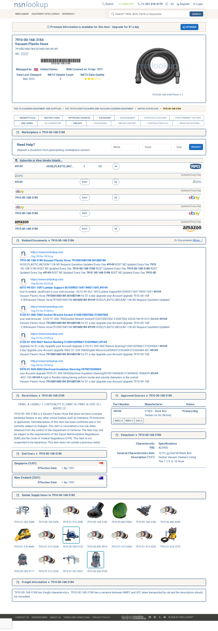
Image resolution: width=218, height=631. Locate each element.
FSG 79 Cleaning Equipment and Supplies (37, 108)
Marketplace (27, 118)
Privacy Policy (101, 617)
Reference (68, 14)
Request (196, 147)
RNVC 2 (129, 420)
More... (197, 240)
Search (109, 4)
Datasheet (105, 118)
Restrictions (52, 118)
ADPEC (57, 408)
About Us (55, 617)
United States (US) (147, 108)
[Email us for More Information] (172, 4)
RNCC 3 (119, 420)
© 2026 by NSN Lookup (181, 617)
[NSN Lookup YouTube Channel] (164, 617)
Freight (77, 123)
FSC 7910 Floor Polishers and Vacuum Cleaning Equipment (99, 108)
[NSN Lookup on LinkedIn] (149, 617)
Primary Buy (190, 411)
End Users (27, 123)
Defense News (39, 617)
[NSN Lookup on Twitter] (159, 617)
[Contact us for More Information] (166, 4)
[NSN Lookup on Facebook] (154, 617)
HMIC (69, 404)
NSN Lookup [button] (22, 14)
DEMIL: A (24, 404)
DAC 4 (139, 420)
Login (199, 4)
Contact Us (22, 617)
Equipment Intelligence (45, 14)
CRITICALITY (53, 404)
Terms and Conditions (77, 617)
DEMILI (36, 404)
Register (184, 4)
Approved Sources (79, 118)
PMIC (81, 404)
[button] (190, 27)
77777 (24, 53)
